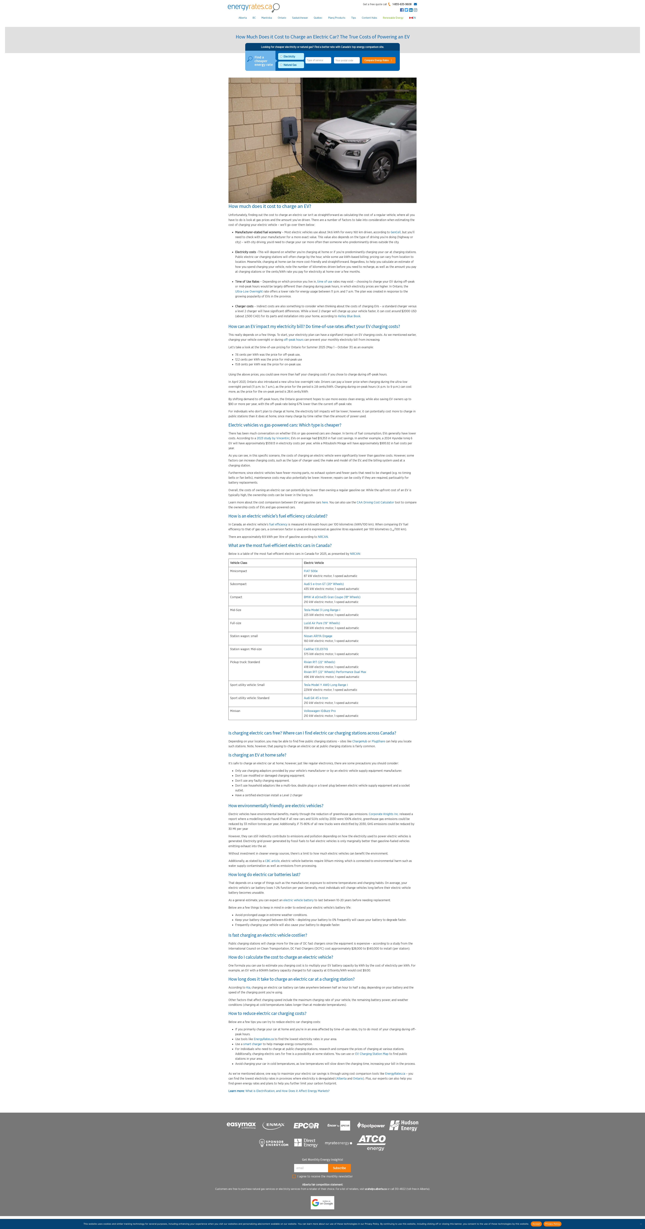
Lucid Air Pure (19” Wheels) (322, 623)
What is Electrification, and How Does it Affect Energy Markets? (279, 1091)
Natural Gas (290, 64)
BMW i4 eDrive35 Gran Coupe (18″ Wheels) (332, 597)
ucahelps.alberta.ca (376, 1189)
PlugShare (378, 741)
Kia (248, 987)
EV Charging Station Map (372, 1054)
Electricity (289, 56)
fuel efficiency (277, 524)
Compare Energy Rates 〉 (378, 60)
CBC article (272, 861)
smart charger (252, 1044)
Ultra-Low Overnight (249, 291)
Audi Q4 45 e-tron (316, 698)
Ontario (358, 1078)
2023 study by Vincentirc (273, 438)
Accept (536, 1223)
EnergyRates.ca (264, 1039)
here (325, 502)
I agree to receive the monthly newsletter (325, 1176)
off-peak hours (294, 339)
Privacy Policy (552, 1223)
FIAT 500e (311, 571)
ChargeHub (359, 741)
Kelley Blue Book (349, 316)
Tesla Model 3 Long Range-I (322, 610)
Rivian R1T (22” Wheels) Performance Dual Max (335, 672)
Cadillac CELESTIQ (316, 649)
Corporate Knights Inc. (384, 814)
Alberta (341, 1078)
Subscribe (339, 1168)
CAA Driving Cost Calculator (375, 502)
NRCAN (323, 537)
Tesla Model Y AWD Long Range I (326, 685)
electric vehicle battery (298, 900)
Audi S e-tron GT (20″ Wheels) (324, 584)
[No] (640, 1224)
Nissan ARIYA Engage (318, 636)
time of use (324, 281)
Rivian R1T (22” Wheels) (319, 662)
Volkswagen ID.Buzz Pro (320, 711)
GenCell (396, 232)
